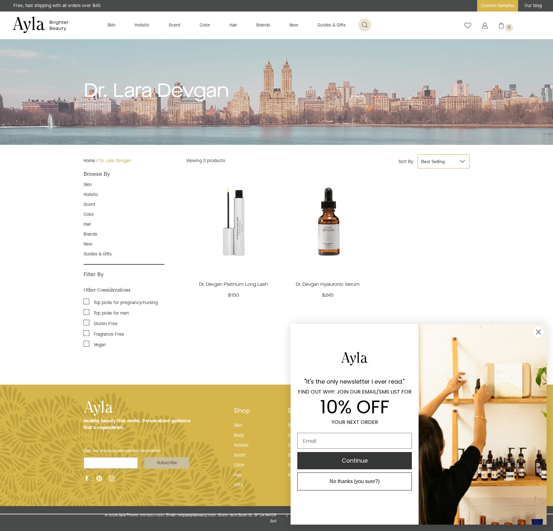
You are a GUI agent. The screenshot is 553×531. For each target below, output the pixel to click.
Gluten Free (104, 324)
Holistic (142, 25)
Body (239, 435)
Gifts (238, 485)
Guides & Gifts (331, 25)
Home (89, 161)
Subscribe (167, 463)
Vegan (99, 345)
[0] (501, 27)
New (293, 25)
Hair (233, 25)
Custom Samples (497, 6)
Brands (263, 25)
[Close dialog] (538, 332)
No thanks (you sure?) (355, 481)
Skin (111, 25)
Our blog (533, 6)
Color (205, 25)
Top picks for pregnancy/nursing (125, 303)
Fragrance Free (108, 334)
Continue (355, 461)
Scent (174, 25)
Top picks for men (110, 313)
